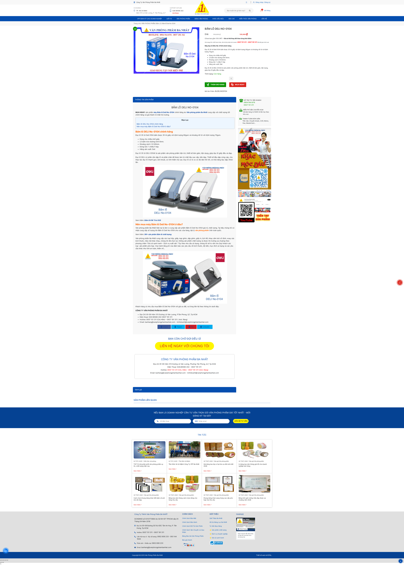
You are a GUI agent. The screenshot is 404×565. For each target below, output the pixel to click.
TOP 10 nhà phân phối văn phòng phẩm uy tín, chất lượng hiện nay (148, 465)
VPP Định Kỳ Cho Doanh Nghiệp (149, 19)
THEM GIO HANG (217, 85)
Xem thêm (137, 471)
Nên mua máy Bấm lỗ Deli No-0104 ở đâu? (154, 126)
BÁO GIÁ (232, 19)
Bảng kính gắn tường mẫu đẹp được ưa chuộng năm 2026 (252, 499)
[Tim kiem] (249, 10)
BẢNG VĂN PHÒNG (201, 19)
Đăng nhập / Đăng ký (263, 2)
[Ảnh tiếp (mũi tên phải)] (3, 562)
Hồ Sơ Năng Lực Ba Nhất (218, 522)
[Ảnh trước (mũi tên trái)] (1, 562)
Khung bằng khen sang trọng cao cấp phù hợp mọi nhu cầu (218, 499)
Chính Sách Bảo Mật (189, 518)
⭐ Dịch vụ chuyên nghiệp (219, 534)
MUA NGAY (240, 85)
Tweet (179, 327)
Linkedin (205, 327)
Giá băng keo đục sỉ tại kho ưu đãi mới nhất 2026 (218, 465)
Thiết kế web (260, 555)
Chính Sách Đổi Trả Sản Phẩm (192, 526)
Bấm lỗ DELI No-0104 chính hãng (150, 124)
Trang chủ (137, 23)
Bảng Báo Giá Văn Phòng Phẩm (193, 536)
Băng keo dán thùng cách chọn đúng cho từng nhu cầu (183, 499)
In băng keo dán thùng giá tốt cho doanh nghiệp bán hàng (253, 465)
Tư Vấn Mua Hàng (216, 526)
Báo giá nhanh (187, 540)
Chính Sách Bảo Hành (189, 522)
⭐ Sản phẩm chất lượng (218, 530)
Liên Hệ (264, 19)
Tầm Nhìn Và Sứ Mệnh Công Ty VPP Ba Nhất (184, 464)
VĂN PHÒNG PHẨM (148, 23)
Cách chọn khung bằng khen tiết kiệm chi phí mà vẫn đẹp (149, 499)
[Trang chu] (247, 2)
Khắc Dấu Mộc (218, 19)
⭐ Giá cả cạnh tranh (217, 538)
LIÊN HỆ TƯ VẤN (240, 421)
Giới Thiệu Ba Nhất (216, 518)
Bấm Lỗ (158, 23)
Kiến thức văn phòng (247, 19)
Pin (192, 327)
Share (165, 327)
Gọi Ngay (175, 13)
